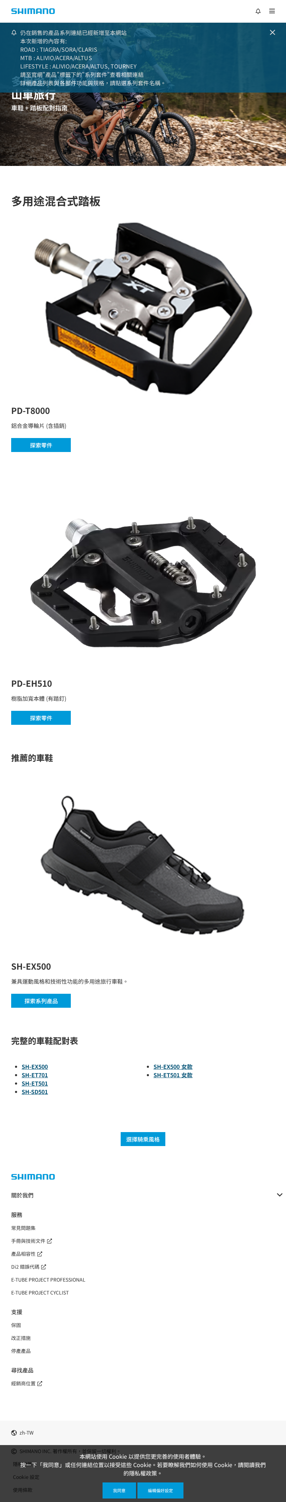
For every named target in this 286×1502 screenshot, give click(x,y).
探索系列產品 (41, 1001)
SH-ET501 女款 (173, 1075)
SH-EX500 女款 (173, 1066)
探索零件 (41, 445)
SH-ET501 (35, 1083)
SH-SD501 (35, 1091)
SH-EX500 (35, 1066)
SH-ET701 (35, 1075)
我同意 (119, 1490)
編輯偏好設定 (160, 1490)
